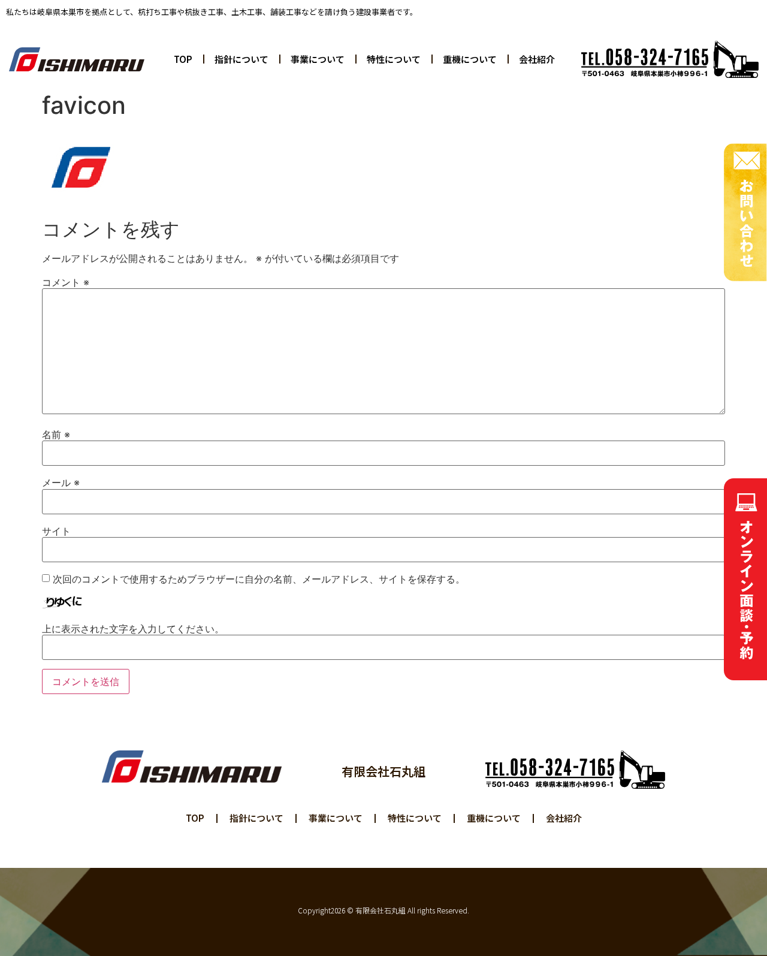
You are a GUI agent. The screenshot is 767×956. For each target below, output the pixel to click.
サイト (56, 531)
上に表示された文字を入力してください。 (133, 629)
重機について (470, 59)
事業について (318, 59)
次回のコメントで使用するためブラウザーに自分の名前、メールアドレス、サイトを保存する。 (259, 579)
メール (61, 482)
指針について (241, 59)
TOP (183, 59)
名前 (56, 434)
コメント (65, 282)
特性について (394, 59)
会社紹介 (537, 59)
